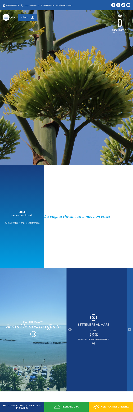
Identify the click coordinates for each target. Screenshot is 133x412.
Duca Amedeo (11, 223)
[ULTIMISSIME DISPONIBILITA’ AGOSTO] (99, 345)
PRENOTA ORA (70, 407)
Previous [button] (70, 329)
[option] (99, 329)
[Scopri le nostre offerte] (33, 335)
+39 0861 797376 (12, 5)
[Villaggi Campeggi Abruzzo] (120, 24)
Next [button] (129, 329)
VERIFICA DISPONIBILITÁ (115, 407)
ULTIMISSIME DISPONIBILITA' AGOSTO (100, 324)
